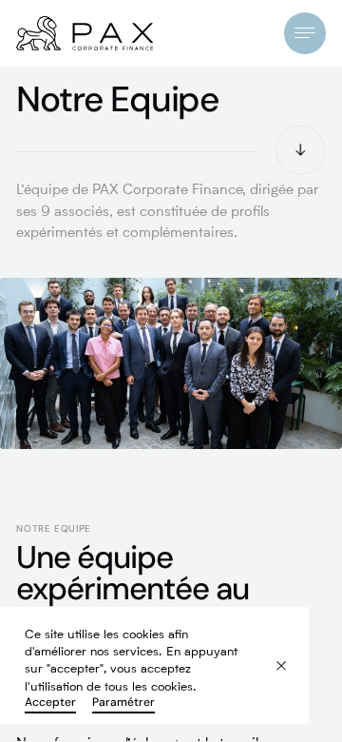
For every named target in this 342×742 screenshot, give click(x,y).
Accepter (50, 702)
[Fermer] (270, 655)
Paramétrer (123, 702)
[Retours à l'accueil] (84, 33)
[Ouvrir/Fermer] (304, 32)
